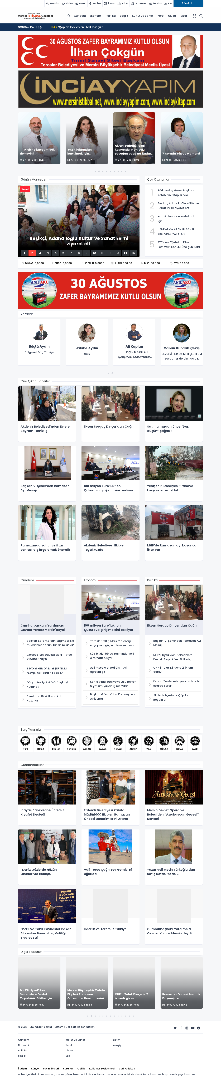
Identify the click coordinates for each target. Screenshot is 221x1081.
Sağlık (124, 16)
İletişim (22, 1068)
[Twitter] (175, 1028)
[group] (39, 342)
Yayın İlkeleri (51, 1068)
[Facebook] (181, 1028)
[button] (95, 171)
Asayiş (117, 1045)
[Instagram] (187, 1028)
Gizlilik (81, 1068)
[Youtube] (193, 1028)
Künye (35, 1068)
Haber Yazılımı (86, 1027)
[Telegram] (198, 1028)
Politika (111, 16)
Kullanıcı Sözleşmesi (101, 1068)
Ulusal (172, 16)
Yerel (160, 16)
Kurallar (68, 1068)
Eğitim (116, 1040)
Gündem (80, 16)
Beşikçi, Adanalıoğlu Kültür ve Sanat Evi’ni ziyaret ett (91, 27)
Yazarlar (27, 314)
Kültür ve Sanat (142, 16)
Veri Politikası (127, 1068)
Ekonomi (96, 16)
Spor (184, 16)
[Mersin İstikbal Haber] (35, 15)
